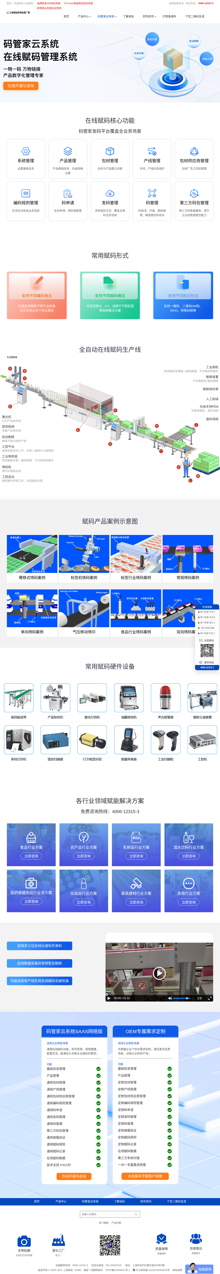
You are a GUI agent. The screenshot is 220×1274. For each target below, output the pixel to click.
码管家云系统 (106, 16)
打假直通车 (169, 16)
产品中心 (83, 16)
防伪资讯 (148, 16)
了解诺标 (128, 16)
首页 (66, 16)
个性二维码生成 (194, 16)
